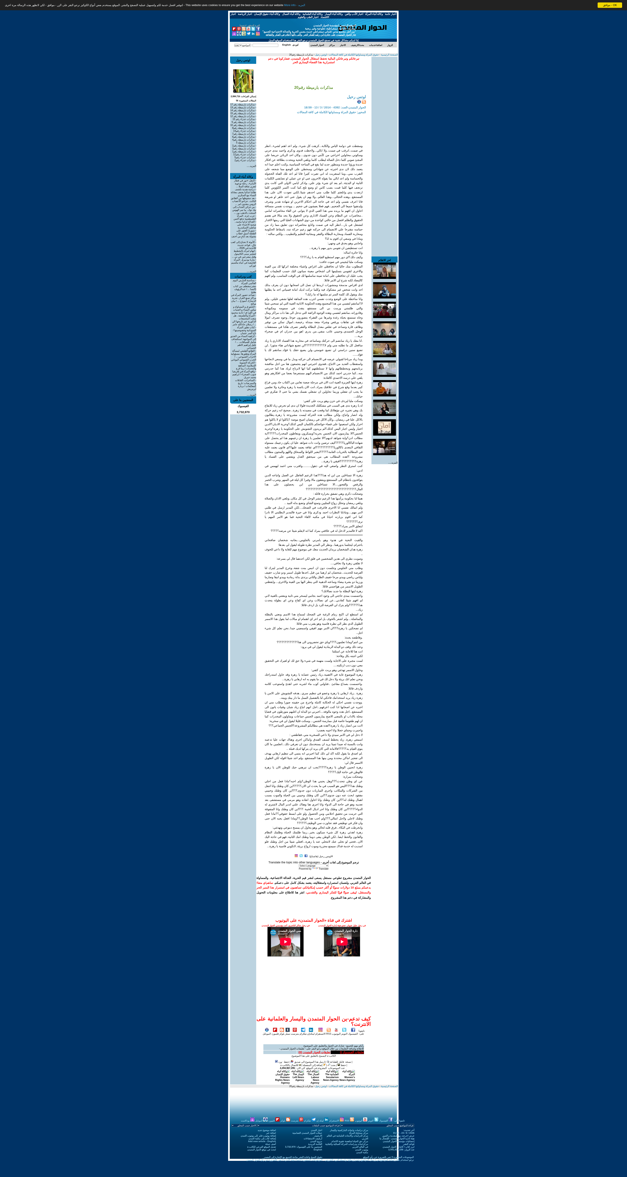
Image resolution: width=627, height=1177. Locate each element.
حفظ (343, 1065)
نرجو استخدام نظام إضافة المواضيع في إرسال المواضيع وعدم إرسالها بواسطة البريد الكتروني (369, 1160)
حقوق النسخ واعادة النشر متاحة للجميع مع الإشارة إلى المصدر (293, 1157)
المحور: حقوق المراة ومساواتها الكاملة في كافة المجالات (331, 112)
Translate (324, 868)
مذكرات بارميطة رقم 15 (242, 113)
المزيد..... (393, 462)
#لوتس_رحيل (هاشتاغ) (321, 856)
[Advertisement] (384, 106)
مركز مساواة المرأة (358, 1133)
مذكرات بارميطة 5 (245, 142)
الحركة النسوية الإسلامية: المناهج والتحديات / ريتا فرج (246, 365)
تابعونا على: (362, 1032)
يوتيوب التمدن (361, 1149)
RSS (328, 1033)
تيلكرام (303, 1033)
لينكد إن (320, 1120)
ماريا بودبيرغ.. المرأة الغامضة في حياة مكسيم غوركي (243, 262)
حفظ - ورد (283, 1061)
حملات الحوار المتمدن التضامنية (307, 1133)
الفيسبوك (353, 1033)
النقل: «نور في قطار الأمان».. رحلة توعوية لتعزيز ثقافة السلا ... (245, 183)
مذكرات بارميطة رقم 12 (242, 116)
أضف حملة (270, 1144)
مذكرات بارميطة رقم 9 (243, 122)
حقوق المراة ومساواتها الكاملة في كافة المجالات (353, 54)
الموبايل (267, 1033)
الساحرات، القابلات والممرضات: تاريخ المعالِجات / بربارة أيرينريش (245, 384)
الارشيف (318, 1135)
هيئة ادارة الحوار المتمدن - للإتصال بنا (396, 1138)
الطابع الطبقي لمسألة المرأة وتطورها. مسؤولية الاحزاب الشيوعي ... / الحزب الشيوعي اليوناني (243, 355)
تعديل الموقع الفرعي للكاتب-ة (261, 1146)
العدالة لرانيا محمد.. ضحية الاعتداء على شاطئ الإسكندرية (245, 224)
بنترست (295, 1033)
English (318, 1149)
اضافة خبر (271, 1133)
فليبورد (275, 1033)
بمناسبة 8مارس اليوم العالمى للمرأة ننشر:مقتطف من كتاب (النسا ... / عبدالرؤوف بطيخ (244, 286)
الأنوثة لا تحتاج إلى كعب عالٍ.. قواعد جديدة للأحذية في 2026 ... (243, 245)
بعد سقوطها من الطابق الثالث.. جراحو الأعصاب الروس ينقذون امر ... (243, 201)
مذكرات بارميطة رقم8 (243, 128)
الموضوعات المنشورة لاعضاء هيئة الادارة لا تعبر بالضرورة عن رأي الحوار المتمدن (284, 1160)
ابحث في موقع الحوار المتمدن (261, 1149)
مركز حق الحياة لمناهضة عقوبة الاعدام (349, 1141)
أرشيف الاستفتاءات (313, 1138)
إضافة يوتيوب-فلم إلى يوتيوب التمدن (258, 1135)
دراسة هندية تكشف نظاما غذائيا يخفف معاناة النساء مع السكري (243, 192)
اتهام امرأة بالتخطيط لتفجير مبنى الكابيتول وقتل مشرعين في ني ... (244, 253)
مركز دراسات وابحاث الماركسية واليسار (349, 1130)
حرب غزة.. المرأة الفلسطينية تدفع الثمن (244, 217)
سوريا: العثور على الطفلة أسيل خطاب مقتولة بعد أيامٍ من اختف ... (243, 235)
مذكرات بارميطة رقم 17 (242, 104)
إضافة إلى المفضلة (313, 1065)
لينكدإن (311, 1033)
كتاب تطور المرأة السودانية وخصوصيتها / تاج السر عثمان (244, 330)
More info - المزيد (294, 5)
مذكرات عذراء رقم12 (244, 154)
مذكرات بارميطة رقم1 (243, 151)
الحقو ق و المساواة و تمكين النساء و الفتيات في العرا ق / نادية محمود (243, 309)
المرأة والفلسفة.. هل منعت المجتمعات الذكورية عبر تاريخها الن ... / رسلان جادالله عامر (244, 320)
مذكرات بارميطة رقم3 (243, 148)
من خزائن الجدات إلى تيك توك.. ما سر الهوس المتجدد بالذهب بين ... (244, 210)
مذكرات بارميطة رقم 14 (242, 110)
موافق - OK (610, 5)
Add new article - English (262, 1141)
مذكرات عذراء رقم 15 (244, 119)
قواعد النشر (408, 1144)
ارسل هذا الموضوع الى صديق (309, 1061)
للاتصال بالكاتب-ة (289, 1065)
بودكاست (245, 1120)
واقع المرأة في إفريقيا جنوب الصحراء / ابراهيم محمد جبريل (244, 374)
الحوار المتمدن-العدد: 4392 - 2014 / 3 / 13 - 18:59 (335, 107)
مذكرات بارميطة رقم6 (243, 136)
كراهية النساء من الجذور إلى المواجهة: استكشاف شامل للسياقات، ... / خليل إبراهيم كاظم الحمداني (243, 342)
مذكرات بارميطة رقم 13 (242, 107)
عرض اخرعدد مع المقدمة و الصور (398, 1135)
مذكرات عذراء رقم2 (244, 160)
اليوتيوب (336, 1033)
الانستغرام (320, 1033)
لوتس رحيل (320, 54)
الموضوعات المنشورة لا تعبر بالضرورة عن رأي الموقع (388, 1157)
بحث (333, 1065)
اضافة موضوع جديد (267, 1130)
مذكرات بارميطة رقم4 (243, 139)
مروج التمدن (316, 1141)
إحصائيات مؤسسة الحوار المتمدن (398, 1141)
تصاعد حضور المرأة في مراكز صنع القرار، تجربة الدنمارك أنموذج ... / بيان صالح (243, 299)
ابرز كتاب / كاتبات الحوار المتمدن (398, 1146)
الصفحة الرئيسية (389, 54)
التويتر (344, 1033)
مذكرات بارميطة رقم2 (243, 145)
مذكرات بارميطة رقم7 (243, 133)
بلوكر (281, 1033)
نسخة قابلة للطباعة (340, 1061)
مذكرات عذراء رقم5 (244, 157)
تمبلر (287, 1033)
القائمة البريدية (315, 1144)
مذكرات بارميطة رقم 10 (242, 125)
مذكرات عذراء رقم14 (244, 130)
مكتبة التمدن (362, 1152)
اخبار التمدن (316, 1130)
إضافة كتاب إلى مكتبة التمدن (262, 1138)
